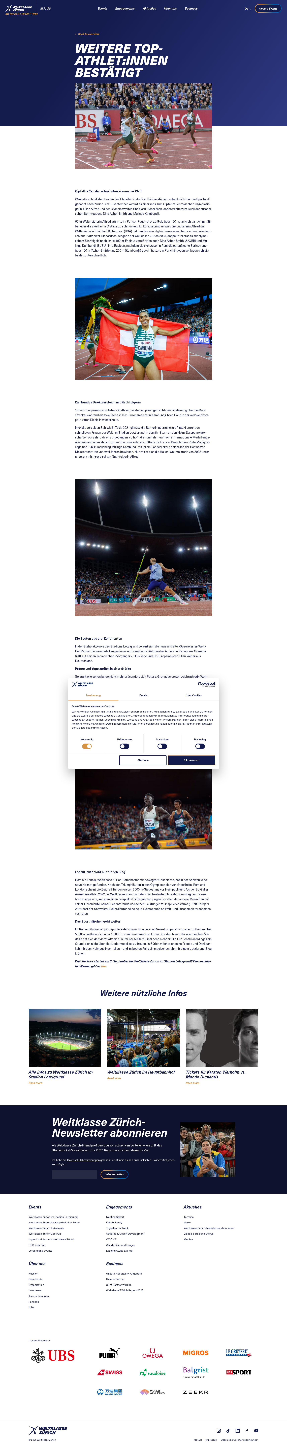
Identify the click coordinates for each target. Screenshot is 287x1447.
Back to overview (88, 34)
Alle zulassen (191, 760)
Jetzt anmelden (114, 1174)
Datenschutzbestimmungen (83, 1160)
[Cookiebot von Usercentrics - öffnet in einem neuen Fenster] (200, 684)
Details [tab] (143, 695)
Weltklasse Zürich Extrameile (46, 1228)
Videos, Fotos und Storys (198, 1233)
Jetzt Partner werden (119, 1285)
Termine (189, 1217)
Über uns (170, 8)
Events (102, 8)
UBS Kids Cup (37, 1245)
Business (191, 8)
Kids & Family (114, 1222)
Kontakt (198, 1439)
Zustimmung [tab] (93, 695)
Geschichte (36, 1279)
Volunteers (35, 1290)
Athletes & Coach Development (125, 1233)
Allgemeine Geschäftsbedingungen (239, 1439)
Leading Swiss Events (119, 1250)
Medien (188, 1239)
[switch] (124, 746)
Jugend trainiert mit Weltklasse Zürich (51, 1239)
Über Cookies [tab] (194, 695)
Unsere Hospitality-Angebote (124, 1273)
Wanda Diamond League (120, 1245)
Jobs (31, 1307)
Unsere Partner (115, 1279)
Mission (33, 1273)
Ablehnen (143, 760)
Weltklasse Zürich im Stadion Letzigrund (53, 1217)
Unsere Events (268, 8)
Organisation (36, 1285)
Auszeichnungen (39, 1296)
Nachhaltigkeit (115, 1217)
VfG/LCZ (111, 1239)
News (187, 1222)
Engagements (125, 8)
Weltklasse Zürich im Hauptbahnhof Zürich (54, 1222)
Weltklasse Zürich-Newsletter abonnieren (209, 1228)
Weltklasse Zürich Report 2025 (124, 1290)
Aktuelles (149, 8)
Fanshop (34, 1302)
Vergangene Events (40, 1250)
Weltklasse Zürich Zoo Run (45, 1233)
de (246, 8)
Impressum (211, 1439)
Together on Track (117, 1228)
